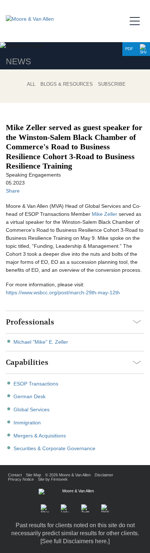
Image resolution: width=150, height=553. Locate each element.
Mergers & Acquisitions (39, 436)
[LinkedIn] (65, 508)
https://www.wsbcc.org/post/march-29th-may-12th (63, 292)
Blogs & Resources (66, 84)
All (31, 84)
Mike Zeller (104, 214)
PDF (129, 49)
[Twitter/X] (85, 508)
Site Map (33, 475)
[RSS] (105, 508)
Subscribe (112, 84)
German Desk (29, 396)
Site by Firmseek (53, 479)
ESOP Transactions (35, 384)
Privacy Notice (21, 479)
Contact (15, 475)
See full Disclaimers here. (75, 541)
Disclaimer (104, 475)
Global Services (31, 409)
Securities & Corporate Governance (54, 448)
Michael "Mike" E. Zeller (40, 342)
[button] (143, 49)
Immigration (27, 422)
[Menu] (137, 20)
